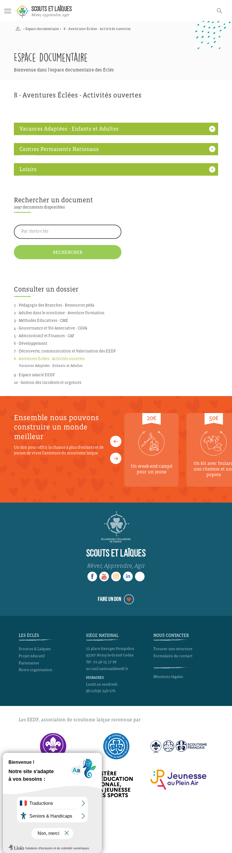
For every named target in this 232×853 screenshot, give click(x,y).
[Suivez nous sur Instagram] (116, 576)
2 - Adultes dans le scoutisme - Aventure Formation (59, 313)
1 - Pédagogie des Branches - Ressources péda (54, 305)
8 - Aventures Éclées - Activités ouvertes (49, 359)
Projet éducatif (32, 656)
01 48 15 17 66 (105, 662)
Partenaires (29, 663)
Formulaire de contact (172, 656)
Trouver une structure (172, 649)
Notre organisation (35, 670)
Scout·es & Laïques (35, 649)
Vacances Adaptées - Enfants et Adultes (51, 366)
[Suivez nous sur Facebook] (92, 576)
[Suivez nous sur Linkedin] (128, 576)
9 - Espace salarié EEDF (34, 375)
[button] (115, 441)
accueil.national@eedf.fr (107, 669)
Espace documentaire (42, 29)
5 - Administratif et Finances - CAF (44, 336)
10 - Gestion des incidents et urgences (47, 382)
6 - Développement (30, 343)
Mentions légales (168, 677)
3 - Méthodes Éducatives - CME (41, 320)
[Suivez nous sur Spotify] (140, 576)
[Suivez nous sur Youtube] (104, 576)
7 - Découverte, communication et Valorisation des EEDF (65, 351)
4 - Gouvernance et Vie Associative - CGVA (50, 328)
